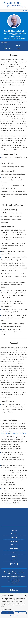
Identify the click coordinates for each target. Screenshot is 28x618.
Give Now (14, 564)
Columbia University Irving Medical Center (14, 512)
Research (14, 537)
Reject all (20, 612)
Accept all (7, 612)
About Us (14, 530)
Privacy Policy (13, 615)
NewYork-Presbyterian (14, 517)
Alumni (14, 556)
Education (14, 534)
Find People (14, 548)
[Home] (14, 4)
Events (14, 552)
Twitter (5, 45)
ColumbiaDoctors (14, 521)
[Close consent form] (25, 595)
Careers (14, 560)
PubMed (18, 48)
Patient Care (14, 541)
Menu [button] (25, 10)
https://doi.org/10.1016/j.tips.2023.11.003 (14, 433)
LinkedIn (18, 45)
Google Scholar (8, 48)
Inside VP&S (14, 545)
